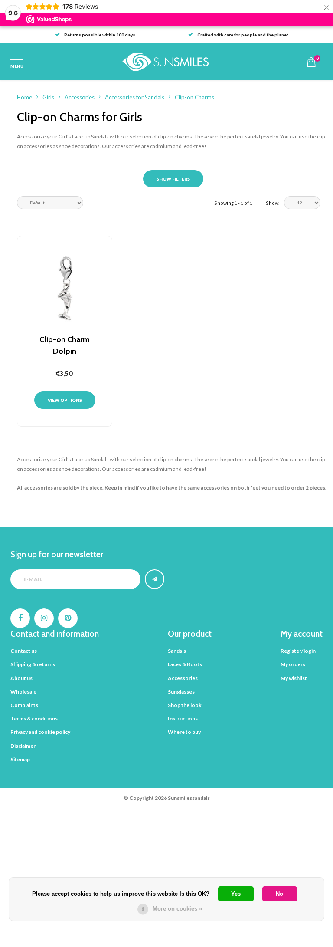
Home (24, 97)
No (279, 894)
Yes (236, 894)
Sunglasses (181, 691)
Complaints (24, 705)
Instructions (183, 718)
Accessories (80, 97)
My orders (293, 664)
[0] (311, 62)
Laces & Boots (185, 664)
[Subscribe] (154, 579)
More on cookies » (177, 908)
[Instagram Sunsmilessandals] (44, 618)
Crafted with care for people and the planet (242, 34)
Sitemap (20, 759)
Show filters (173, 178)
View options (65, 400)
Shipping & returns (32, 664)
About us (21, 678)
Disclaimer (23, 746)
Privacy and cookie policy (40, 732)
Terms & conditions (34, 718)
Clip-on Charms (194, 97)
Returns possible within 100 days (99, 34)
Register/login (298, 651)
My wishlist (294, 678)
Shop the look (185, 705)
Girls (48, 97)
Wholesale (23, 691)
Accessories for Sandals (134, 97)
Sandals (177, 651)
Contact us (23, 651)
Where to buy (184, 732)
